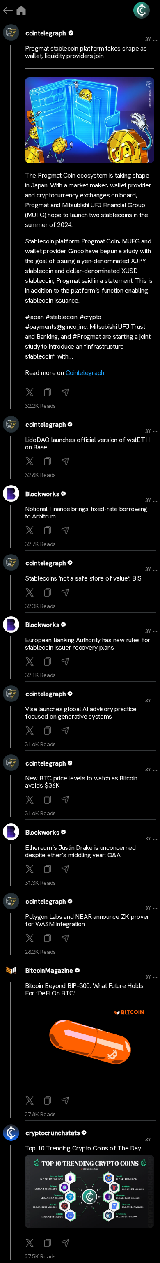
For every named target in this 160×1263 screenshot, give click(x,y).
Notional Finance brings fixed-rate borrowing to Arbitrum (86, 512)
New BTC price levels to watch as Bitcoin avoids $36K (81, 782)
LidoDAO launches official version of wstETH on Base (87, 443)
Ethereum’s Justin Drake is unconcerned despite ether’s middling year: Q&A (80, 851)
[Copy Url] (48, 462)
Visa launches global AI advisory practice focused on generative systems (81, 713)
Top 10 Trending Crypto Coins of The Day (83, 1148)
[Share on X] (30, 393)
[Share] (66, 393)
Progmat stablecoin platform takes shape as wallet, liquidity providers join (86, 52)
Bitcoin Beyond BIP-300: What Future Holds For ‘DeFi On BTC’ (84, 989)
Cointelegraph (85, 372)
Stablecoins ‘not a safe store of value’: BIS (83, 578)
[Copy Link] (48, 393)
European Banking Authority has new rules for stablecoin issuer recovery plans (87, 644)
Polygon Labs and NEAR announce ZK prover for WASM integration (87, 920)
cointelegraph (45, 33)
